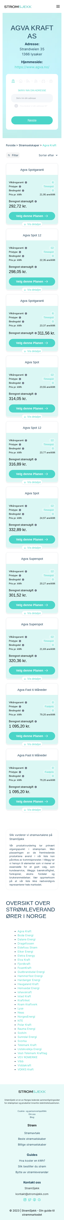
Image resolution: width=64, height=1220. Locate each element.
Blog (32, 1117)
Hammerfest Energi (30, 976)
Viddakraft (24, 1065)
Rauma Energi (26, 1028)
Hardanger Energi (29, 980)
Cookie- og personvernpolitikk (32, 1111)
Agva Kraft (24, 931)
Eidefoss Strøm (27, 947)
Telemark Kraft (27, 1045)
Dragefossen (26, 943)
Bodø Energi (25, 935)
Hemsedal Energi (28, 988)
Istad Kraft (24, 996)
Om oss (32, 1114)
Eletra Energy (26, 955)
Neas (21, 1012)
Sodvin (22, 1032)
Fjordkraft (24, 963)
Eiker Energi (25, 951)
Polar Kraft (24, 1024)
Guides (32, 1155)
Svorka (22, 1041)
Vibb (21, 1061)
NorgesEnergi (26, 1016)
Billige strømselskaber (32, 1144)
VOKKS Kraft (26, 1069)
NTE (20, 1020)
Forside (11, 145)
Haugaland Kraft (28, 984)
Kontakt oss (32, 1182)
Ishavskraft (25, 992)
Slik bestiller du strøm (32, 1166)
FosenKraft (24, 967)
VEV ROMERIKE (28, 1057)
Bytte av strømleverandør (32, 1172)
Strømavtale (32, 1133)
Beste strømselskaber (32, 1138)
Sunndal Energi (27, 1037)
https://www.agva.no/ (32, 67)
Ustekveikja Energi (30, 1049)
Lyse (20, 1008)
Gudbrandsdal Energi (31, 972)
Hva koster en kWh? (32, 1160)
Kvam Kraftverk (27, 1004)
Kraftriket (24, 1000)
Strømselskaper (29, 145)
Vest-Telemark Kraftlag (32, 1053)
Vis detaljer (34, 224)
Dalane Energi (26, 939)
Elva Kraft (24, 959)
